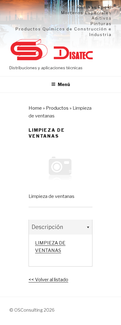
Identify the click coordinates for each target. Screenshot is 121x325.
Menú (64, 84)
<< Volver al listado (48, 279)
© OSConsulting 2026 (32, 310)
